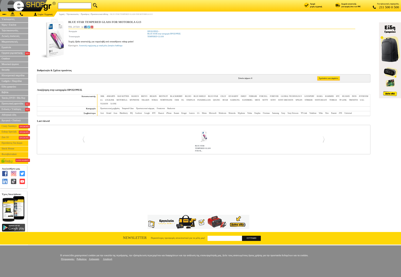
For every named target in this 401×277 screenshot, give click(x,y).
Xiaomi (333, 113)
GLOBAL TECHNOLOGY (291, 96)
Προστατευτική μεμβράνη (110, 108)
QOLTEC (216, 100)
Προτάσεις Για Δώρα (12, 143)
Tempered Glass (128, 108)
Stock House (8, 148)
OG (182, 100)
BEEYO (144, 96)
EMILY (244, 96)
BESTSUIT (163, 96)
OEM (177, 100)
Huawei (161, 113)
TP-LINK (343, 100)
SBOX (257, 100)
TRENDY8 (353, 100)
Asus (115, 113)
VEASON (104, 104)
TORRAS (333, 100)
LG (101, 100)
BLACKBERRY (176, 96)
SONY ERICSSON (285, 100)
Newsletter (135, 238)
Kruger (184, 113)
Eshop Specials (15, 131)
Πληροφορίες (67, 259)
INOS (354, 96)
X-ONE (113, 104)
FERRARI (253, 96)
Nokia (249, 113)
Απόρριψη (94, 259)
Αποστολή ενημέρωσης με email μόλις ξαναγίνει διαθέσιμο (100, 46)
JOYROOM (363, 96)
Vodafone (312, 113)
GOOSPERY (309, 96)
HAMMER (329, 96)
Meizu (204, 113)
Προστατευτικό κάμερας (145, 108)
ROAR (225, 100)
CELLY (223, 96)
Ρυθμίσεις (82, 259)
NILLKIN (145, 100)
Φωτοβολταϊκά (9, 154)
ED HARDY (233, 96)
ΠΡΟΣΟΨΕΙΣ (152, 31)
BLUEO (188, 96)
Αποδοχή (107, 259)
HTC (338, 96)
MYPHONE (134, 100)
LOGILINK (109, 100)
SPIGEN (299, 100)
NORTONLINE (166, 100)
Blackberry (124, 113)
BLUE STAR (213, 96)
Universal (348, 113)
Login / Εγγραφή (45, 14)
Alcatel (108, 113)
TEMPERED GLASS (155, 36)
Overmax (266, 113)
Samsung (275, 113)
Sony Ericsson (293, 113)
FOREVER (274, 96)
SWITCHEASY (321, 100)
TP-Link (304, 113)
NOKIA (155, 100)
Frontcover (161, 108)
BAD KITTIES (123, 96)
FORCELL (263, 96)
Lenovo (192, 113)
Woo (327, 113)
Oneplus (257, 113)
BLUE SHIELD (200, 96)
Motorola (232, 113)
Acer (102, 113)
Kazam (176, 113)
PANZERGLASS (204, 100)
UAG (362, 100)
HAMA (320, 96)
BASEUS (135, 96)
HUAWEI (346, 96)
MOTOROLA (122, 100)
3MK (102, 96)
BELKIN (153, 96)
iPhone (169, 113)
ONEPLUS (190, 100)
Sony (283, 113)
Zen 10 (15, 137)
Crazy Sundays (15, 126)
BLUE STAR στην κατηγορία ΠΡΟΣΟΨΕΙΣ (164, 34)
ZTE (340, 113)
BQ (131, 113)
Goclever (138, 113)
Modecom (222, 113)
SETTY (265, 100)
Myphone (241, 113)
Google (147, 113)
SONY (273, 100)
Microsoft (212, 113)
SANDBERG (247, 100)
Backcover (171, 108)
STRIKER (308, 100)
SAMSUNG (235, 100)
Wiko (321, 113)
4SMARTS (111, 96)
